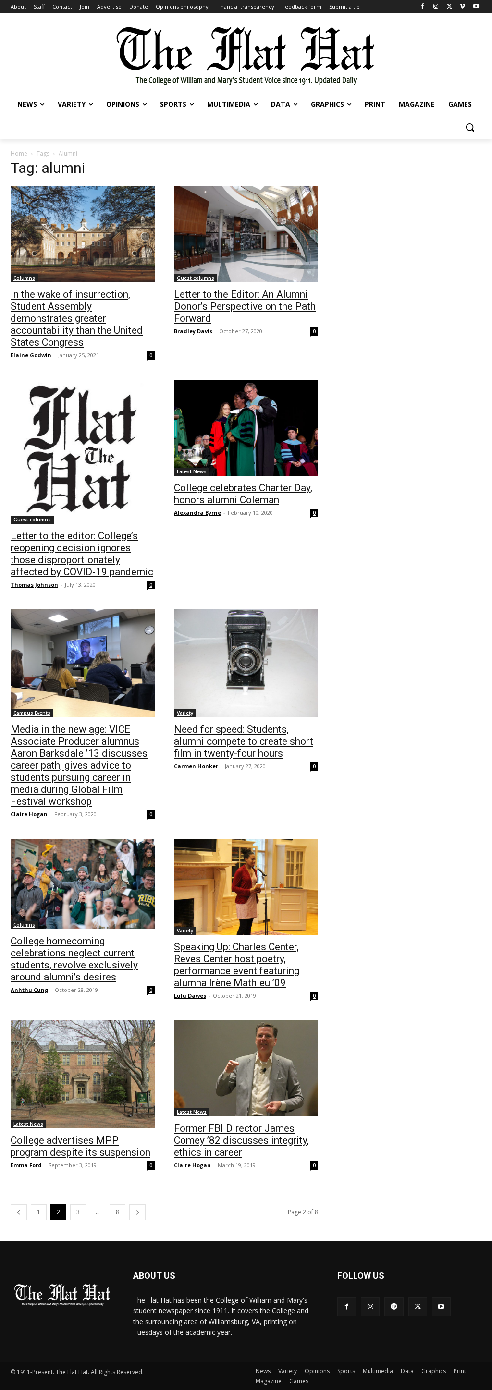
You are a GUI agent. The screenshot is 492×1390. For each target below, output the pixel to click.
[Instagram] (436, 6)
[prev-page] (19, 1212)
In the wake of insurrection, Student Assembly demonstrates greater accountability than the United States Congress (77, 318)
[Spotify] (393, 1306)
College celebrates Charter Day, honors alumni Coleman (243, 494)
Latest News (192, 471)
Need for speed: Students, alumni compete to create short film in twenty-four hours (243, 741)
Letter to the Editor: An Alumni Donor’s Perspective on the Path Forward (245, 306)
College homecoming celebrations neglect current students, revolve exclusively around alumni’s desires (74, 959)
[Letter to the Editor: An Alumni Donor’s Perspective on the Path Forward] (246, 234)
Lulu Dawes (190, 995)
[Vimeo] (462, 6)
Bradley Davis (193, 331)
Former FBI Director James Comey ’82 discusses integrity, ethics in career (241, 1140)
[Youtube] (475, 6)
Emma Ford (26, 1165)
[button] (469, 127)
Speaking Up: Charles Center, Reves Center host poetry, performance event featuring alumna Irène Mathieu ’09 (236, 965)
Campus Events (31, 713)
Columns (24, 278)
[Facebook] (422, 6)
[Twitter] (449, 6)
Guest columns (195, 278)
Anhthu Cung (29, 989)
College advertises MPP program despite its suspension (80, 1146)
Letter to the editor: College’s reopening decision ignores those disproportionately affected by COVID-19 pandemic (82, 554)
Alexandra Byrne (197, 512)
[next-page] (137, 1212)
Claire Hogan (29, 814)
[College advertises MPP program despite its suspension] (83, 1074)
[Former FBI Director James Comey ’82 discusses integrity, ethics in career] (246, 1068)
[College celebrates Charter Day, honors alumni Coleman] (246, 428)
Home (19, 153)
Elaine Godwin (31, 355)
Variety (185, 713)
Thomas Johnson (34, 584)
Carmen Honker (196, 766)
